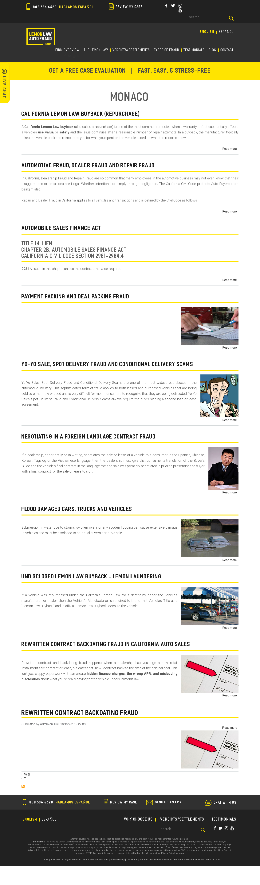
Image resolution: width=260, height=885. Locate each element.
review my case (129, 7)
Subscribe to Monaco (23, 786)
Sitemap (144, 859)
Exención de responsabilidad (189, 859)
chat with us (225, 803)
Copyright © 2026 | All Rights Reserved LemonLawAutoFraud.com (75, 859)
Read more (229, 149)
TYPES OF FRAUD (166, 50)
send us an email (170, 802)
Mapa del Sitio (213, 859)
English (207, 32)
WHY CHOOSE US (138, 820)
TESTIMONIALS (194, 50)
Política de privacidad (161, 859)
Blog (212, 50)
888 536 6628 (63, 7)
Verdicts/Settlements (131, 50)
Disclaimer (132, 859)
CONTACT (227, 50)
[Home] (40, 36)
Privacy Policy (117, 859)
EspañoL (226, 32)
